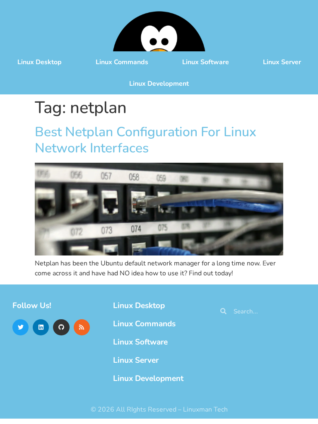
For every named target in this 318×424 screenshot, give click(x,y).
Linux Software (205, 62)
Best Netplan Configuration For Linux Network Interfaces (145, 140)
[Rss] (82, 327)
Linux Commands (122, 62)
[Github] (61, 327)
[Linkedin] (41, 327)
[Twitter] (20, 327)
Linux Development (159, 83)
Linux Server (282, 62)
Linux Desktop (39, 62)
